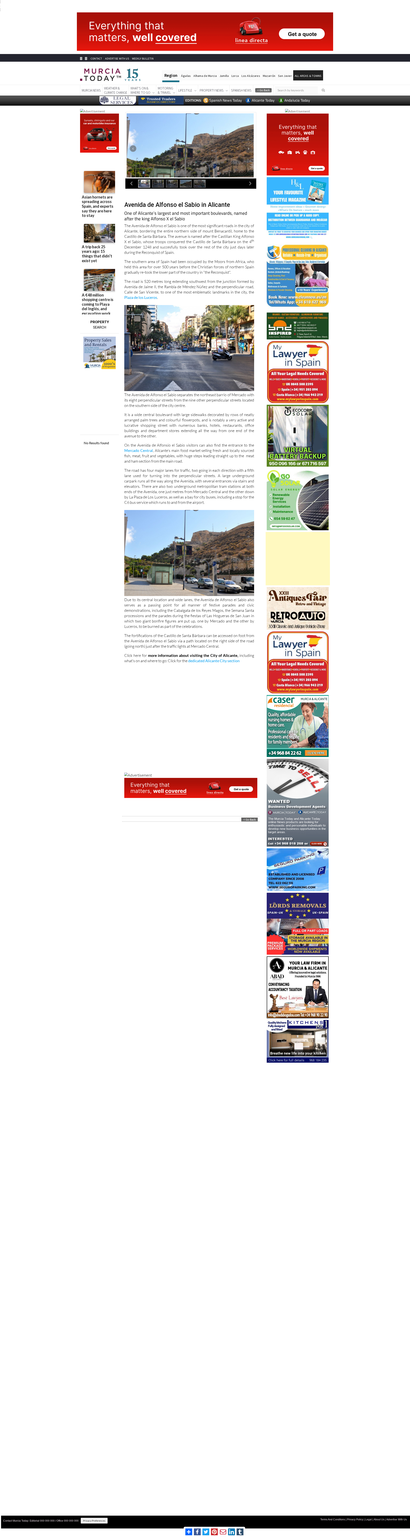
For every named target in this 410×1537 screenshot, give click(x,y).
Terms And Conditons (332, 1519)
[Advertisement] (298, 558)
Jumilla (224, 76)
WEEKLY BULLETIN (143, 58)
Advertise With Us (396, 1519)
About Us (379, 1519)
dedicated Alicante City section (214, 660)
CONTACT (96, 58)
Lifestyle (185, 90)
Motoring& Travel (165, 90)
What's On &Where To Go (140, 90)
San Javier (285, 76)
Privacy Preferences (94, 1520)
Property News (212, 90)
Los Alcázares (251, 76)
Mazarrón (269, 76)
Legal (368, 1519)
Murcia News (91, 90)
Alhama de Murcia (205, 76)
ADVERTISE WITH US (117, 58)
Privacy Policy (355, 1519)
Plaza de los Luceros (140, 297)
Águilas (186, 76)
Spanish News (241, 90)
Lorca (235, 76)
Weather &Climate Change (115, 90)
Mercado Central (138, 450)
